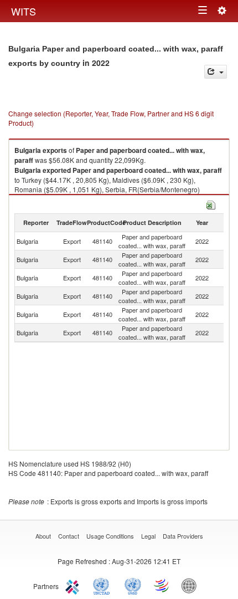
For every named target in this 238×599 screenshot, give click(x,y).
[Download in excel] (210, 203)
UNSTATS (133, 585)
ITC (74, 585)
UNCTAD (103, 585)
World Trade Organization (162, 585)
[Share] (215, 72)
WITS (23, 11)
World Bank (191, 585)
